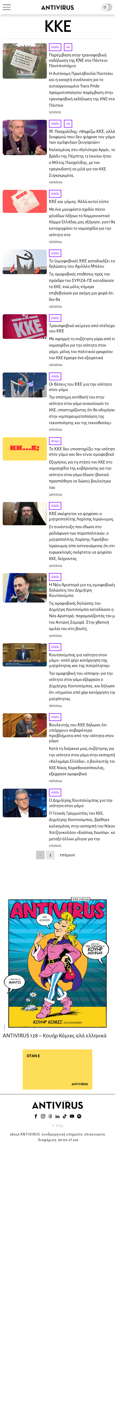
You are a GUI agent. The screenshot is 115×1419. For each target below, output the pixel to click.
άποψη (55, 441)
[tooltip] (36, 1116)
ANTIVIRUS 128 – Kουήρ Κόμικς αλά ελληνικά (55, 1035)
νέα (68, 47)
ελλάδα (55, 47)
